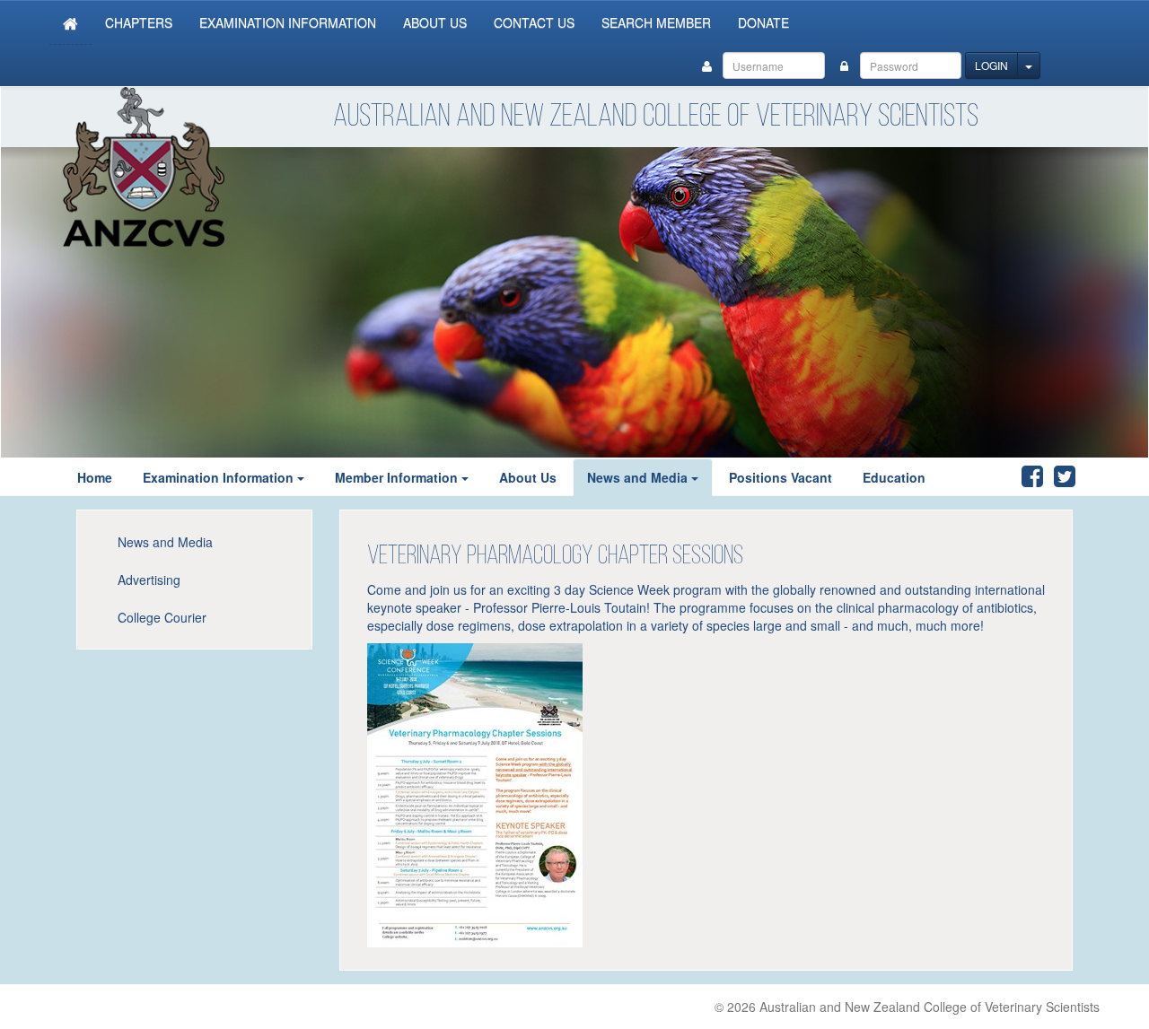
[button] (306, 477)
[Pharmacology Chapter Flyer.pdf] (475, 793)
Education (894, 477)
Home (94, 477)
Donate (763, 22)
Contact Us (534, 22)
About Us (435, 22)
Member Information (396, 477)
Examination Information (287, 22)
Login (991, 65)
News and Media (637, 477)
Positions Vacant (780, 477)
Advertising (149, 580)
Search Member (656, 22)
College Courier (162, 617)
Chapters (138, 22)
